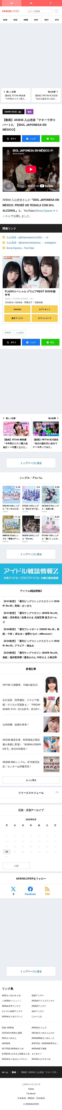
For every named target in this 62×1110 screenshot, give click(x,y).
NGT (46, 19)
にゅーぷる (37, 1016)
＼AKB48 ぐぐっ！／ (11, 1000)
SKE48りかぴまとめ (41, 1058)
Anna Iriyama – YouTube (20, 248)
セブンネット (44, 309)
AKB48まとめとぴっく (12, 1016)
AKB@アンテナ (39, 1005)
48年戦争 (6, 1043)
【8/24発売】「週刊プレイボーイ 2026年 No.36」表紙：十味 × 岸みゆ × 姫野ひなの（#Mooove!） (31, 631)
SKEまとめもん (9, 1037)
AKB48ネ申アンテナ (11, 1005)
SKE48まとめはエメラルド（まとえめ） (20, 1058)
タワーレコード (44, 318)
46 (31, 3)
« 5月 (16, 865)
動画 (29, 111)
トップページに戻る (31, 463)
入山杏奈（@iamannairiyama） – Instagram (31, 242)
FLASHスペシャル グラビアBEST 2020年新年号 (30, 292)
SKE (15, 19)
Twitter (31, 1088)
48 (11, 3)
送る (52, 138)
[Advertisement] (31, 56)
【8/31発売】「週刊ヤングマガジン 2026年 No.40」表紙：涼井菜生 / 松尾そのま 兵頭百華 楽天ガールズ (31, 617)
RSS (47, 894)
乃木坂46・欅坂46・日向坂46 (31, 1098)
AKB (5, 19)
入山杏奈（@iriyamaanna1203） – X (27, 237)
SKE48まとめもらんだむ (43, 1032)
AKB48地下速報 (39, 1048)
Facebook (30, 894)
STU (57, 19)
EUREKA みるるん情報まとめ (16, 1053)
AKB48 (8, 332)
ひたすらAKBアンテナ (12, 1011)
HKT (36, 19)
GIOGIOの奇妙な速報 (12, 1032)
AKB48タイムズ (39, 1027)
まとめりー (37, 1053)
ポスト (13, 138)
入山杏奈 (20, 332)
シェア (33, 138)
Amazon (17, 309)
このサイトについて (31, 1084)
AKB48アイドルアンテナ (43, 1000)
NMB (26, 19)
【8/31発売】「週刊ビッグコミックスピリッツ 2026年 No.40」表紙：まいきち (31, 603)
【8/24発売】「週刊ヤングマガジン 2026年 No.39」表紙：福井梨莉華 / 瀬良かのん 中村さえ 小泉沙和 (31, 655)
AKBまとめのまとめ (11, 995)
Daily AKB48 (8, 1027)
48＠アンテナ (38, 1011)
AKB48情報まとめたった (43, 1037)
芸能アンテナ (38, 995)
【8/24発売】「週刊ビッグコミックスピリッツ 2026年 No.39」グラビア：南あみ (31, 643)
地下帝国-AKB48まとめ (13, 1048)
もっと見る (31, 779)
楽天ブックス (17, 318)
